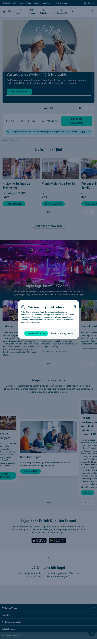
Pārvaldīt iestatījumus (61, 333)
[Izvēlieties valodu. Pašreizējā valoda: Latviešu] (74, 306)
